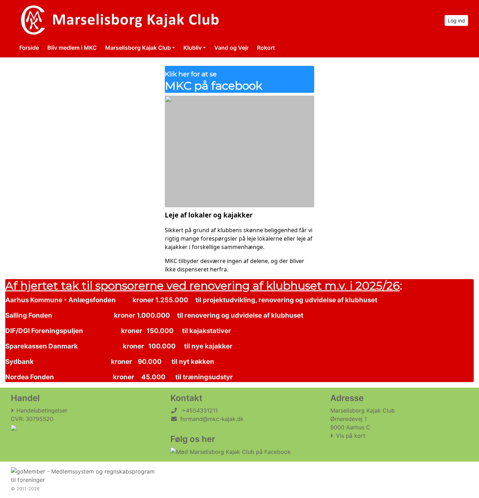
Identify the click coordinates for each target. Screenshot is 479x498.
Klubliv (192, 47)
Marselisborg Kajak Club (138, 47)
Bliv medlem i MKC (72, 47)
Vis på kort (350, 435)
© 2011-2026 (25, 488)
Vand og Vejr (231, 47)
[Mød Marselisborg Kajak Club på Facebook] (230, 451)
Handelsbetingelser (41, 410)
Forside (29, 47)
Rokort (266, 47)
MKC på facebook (213, 81)
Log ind (456, 20)
